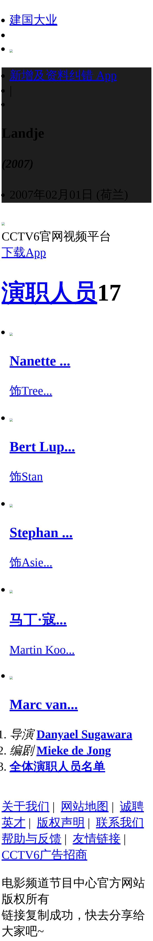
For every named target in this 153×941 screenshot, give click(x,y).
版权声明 (61, 822)
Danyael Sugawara (84, 734)
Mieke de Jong (73, 750)
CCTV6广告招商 (44, 854)
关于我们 (25, 806)
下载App (24, 252)
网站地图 (85, 806)
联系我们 (120, 822)
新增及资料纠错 (63, 75)
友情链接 (97, 838)
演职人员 (49, 292)
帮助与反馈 (31, 838)
